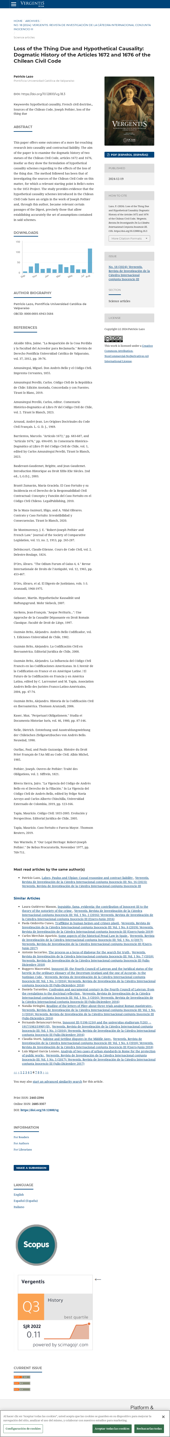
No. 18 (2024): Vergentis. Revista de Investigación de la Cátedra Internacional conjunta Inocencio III (82, 27)
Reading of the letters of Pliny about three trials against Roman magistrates (99, 1006)
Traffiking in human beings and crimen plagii (87, 923)
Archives (32, 20)
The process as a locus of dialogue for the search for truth (89, 952)
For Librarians (23, 1149)
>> (47, 1072)
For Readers (21, 1137)
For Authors (21, 1143)
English (19, 1195)
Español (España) (26, 1201)
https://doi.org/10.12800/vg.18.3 (43, 94)
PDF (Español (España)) (129, 154)
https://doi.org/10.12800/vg (40, 1110)
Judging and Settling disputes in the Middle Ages (77, 1039)
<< (15, 1072)
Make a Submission (31, 1167)
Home (18, 20)
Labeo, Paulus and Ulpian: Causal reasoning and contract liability (88, 878)
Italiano (19, 1207)
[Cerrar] (163, 1416)
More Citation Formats (127, 238)
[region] (85, 1423)
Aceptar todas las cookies (112, 1428)
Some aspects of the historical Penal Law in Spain (93, 936)
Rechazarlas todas (149, 1428)
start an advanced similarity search (57, 1081)
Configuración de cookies (23, 1428)
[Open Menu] (14, 4)
